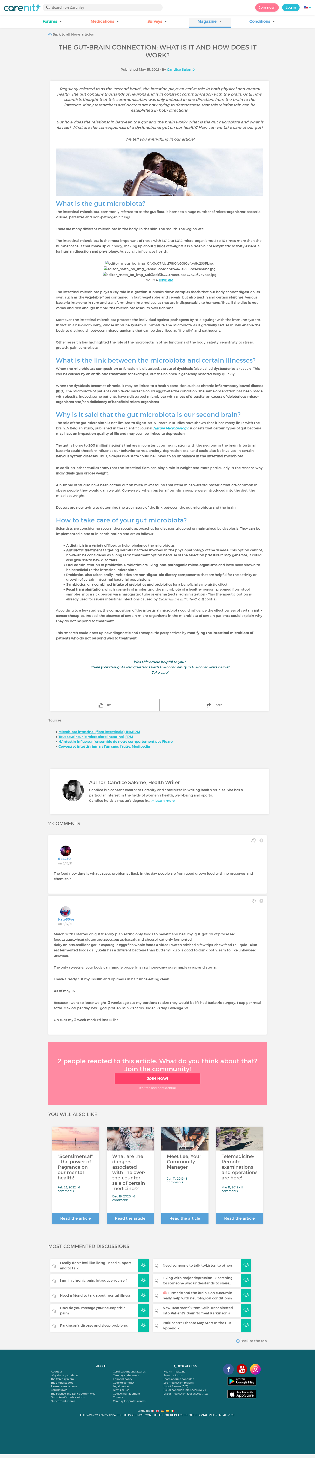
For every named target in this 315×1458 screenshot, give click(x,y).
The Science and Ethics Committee (73, 1393)
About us (57, 1371)
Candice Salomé (181, 69)
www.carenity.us (99, 1415)
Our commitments (63, 1401)
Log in (291, 7)
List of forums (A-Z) (176, 1386)
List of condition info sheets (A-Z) (185, 1390)
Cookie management (126, 1393)
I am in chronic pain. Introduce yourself (93, 1280)
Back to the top (253, 1341)
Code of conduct (123, 1382)
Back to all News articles (73, 34)
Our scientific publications (68, 1397)
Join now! (267, 7)
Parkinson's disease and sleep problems (94, 1325)
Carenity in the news (126, 1375)
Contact (118, 1397)
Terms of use (121, 1390)
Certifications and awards (129, 1371)
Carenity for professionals (129, 1401)
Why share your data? (64, 1375)
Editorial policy (122, 1379)
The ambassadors (62, 1382)
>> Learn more (163, 800)
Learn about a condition (179, 1379)
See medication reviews (179, 1382)
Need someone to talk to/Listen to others (198, 1265)
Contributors (59, 1390)
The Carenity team (62, 1379)
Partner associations (64, 1386)
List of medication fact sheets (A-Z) (186, 1393)
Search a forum (173, 1375)
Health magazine (174, 1371)
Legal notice (121, 1386)
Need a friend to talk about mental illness (95, 1295)
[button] (53, 23)
